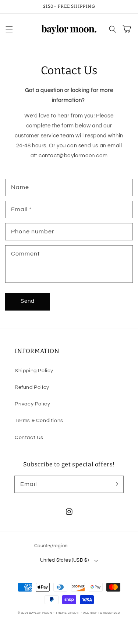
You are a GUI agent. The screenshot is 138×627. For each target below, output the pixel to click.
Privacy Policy (32, 404)
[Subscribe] (115, 484)
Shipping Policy (34, 370)
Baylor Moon (40, 612)
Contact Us (29, 437)
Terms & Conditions (39, 420)
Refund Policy (32, 387)
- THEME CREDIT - (68, 612)
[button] (9, 29)
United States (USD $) (64, 560)
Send (28, 301)
